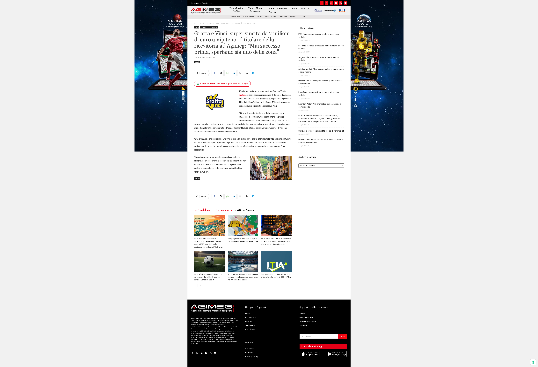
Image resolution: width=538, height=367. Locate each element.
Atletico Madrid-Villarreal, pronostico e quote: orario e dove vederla (321, 70)
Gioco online (248, 16)
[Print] (246, 73)
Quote (293, 16)
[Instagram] (326, 3)
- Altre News (244, 210)
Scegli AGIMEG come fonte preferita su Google (224, 83)
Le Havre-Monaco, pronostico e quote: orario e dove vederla (321, 47)
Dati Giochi (236, 16)
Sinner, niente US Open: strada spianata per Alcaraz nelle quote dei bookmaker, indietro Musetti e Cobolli (243, 277)
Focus (204, 23)
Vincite (259, 16)
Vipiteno (242, 95)
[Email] (240, 73)
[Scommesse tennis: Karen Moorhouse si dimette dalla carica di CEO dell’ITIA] (276, 261)
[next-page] (200, 285)
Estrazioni (283, 16)
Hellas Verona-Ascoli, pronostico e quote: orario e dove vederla (320, 82)
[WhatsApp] (227, 73)
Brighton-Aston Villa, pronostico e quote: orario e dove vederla (319, 105)
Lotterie (214, 27)
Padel (273, 16)
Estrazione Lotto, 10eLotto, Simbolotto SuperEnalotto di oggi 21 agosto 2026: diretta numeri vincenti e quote (276, 241)
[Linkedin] (331, 3)
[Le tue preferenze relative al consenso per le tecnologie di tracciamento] (533, 362)
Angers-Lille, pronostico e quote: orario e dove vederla (318, 58)
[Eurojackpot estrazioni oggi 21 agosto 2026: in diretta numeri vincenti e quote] (243, 225)
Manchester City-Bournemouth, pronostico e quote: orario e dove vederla (321, 141)
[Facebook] (322, 3)
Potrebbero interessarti (213, 210)
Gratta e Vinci (205, 27)
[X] (340, 3)
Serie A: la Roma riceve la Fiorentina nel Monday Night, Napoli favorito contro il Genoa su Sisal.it (208, 277)
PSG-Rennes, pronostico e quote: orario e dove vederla (318, 35)
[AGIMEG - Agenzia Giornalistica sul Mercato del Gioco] (206, 11)
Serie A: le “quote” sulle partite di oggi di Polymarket (321, 131)
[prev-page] (196, 285)
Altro (305, 16)
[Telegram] (336, 3)
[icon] (310, 357)
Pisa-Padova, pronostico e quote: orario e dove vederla (318, 93)
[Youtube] (345, 3)
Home (196, 23)
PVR (267, 16)
